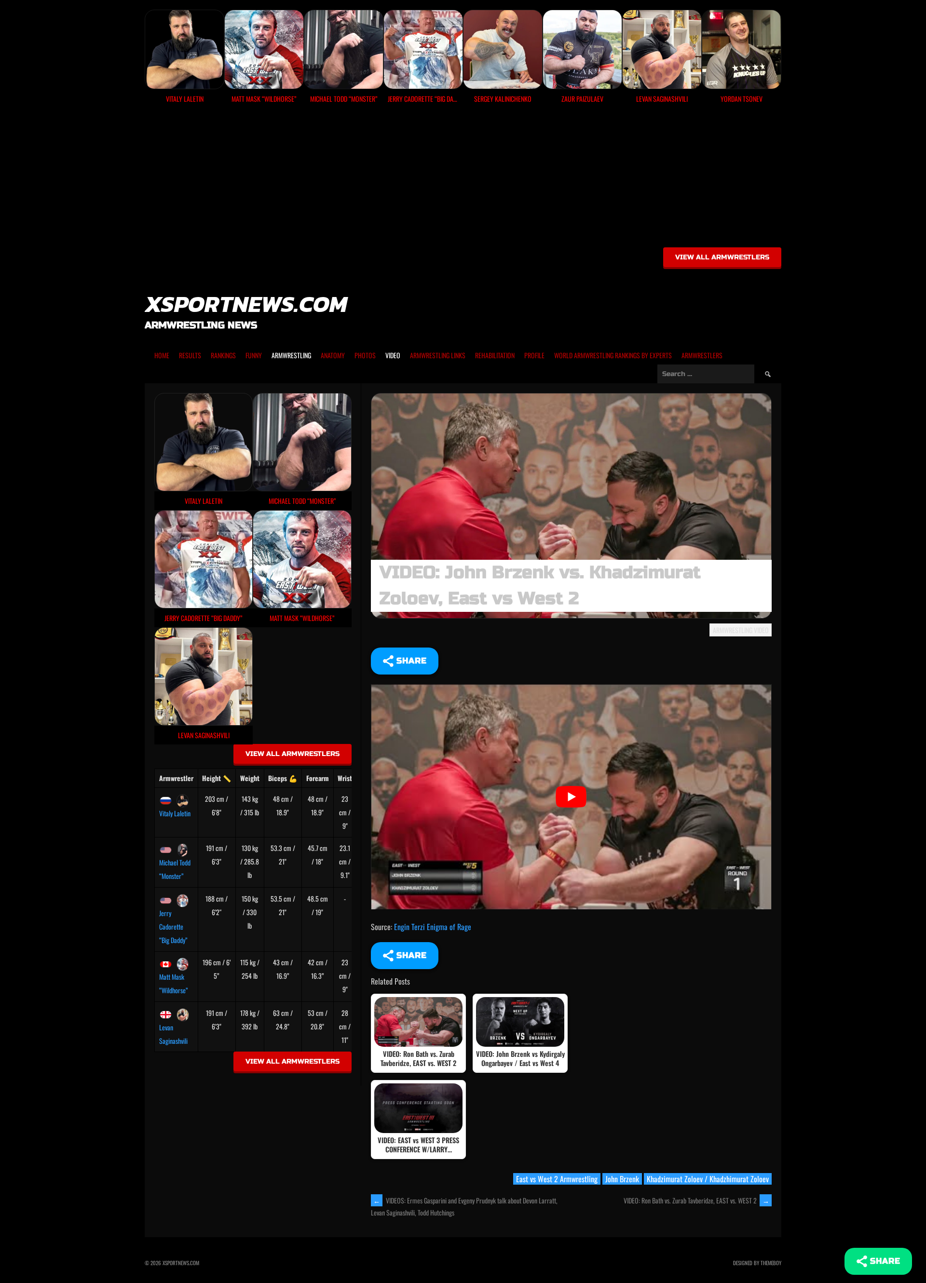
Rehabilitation (495, 355)
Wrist (345, 778)
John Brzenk (622, 1179)
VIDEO (392, 355)
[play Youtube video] (571, 796)
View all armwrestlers (722, 257)
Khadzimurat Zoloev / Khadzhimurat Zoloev (708, 1179)
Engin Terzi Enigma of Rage (432, 926)
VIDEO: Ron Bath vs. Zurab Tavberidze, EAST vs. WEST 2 (696, 1200)
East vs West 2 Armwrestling (557, 1179)
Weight (249, 778)
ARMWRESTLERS (701, 355)
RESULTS (190, 355)
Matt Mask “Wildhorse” (173, 983)
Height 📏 (216, 778)
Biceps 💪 (282, 778)
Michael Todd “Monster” (175, 869)
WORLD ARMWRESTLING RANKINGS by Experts (613, 355)
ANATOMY (333, 355)
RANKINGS (223, 355)
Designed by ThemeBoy (757, 1263)
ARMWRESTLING (291, 355)
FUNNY (253, 355)
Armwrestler (176, 778)
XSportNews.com (246, 303)
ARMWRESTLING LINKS (437, 355)
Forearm (317, 778)
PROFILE (534, 355)
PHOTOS (365, 355)
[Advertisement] (463, 178)
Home (161, 355)
